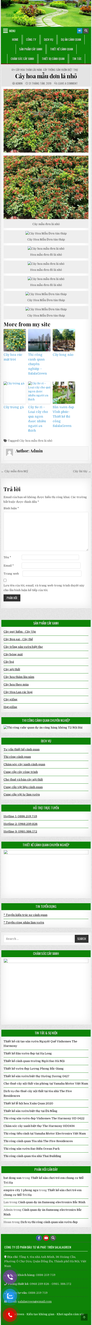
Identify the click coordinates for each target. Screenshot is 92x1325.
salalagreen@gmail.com (35, 1301)
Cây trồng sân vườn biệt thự (60, 69)
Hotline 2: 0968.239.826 (21, 824)
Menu (12, 31)
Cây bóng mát (13, 654)
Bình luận (11, 508)
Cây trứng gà (14, 407)
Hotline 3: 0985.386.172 (20, 831)
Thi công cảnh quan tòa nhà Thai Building (32, 1156)
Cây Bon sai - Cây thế (18, 639)
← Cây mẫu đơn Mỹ (14, 471)
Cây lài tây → (82, 471)
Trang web (11, 573)
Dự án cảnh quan (71, 39)
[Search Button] (86, 30)
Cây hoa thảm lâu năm (29, 69)
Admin (19, 83)
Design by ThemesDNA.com (46, 1320)
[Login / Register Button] (79, 30)
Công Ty (31, 39)
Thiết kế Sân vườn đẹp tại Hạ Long (28, 1053)
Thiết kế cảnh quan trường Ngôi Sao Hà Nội (34, 1061)
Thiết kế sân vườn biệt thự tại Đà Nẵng (30, 1111)
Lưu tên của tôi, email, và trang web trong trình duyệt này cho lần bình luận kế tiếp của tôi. (44, 588)
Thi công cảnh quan (17, 756)
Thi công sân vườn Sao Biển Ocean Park (32, 1148)
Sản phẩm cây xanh (30, 49)
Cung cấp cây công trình (21, 772)
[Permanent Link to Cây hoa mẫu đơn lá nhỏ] (46, 121)
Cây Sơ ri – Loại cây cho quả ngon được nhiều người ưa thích (38, 418)
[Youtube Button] (46, 1238)
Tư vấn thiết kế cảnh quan (22, 749)
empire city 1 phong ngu (21, 1190)
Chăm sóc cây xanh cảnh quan (24, 764)
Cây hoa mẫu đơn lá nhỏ (46, 76)
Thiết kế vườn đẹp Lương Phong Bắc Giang (34, 1068)
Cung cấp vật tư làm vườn (22, 794)
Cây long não (63, 354)
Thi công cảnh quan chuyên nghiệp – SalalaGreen (37, 364)
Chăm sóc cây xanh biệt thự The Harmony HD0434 (39, 1126)
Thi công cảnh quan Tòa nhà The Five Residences (38, 1141)
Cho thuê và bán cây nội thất (23, 779)
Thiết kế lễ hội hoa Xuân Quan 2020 (28, 1103)
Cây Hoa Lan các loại (18, 692)
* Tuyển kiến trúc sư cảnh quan (25, 915)
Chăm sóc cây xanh (22, 58)
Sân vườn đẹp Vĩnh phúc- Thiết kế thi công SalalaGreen (63, 416)
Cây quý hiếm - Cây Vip (20, 631)
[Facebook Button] (39, 1238)
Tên (7, 557)
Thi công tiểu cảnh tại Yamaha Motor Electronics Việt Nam (45, 1133)
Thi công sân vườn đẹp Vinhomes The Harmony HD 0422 (44, 1118)
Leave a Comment (68, 83)
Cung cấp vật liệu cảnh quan (23, 787)
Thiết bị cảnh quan (53, 58)
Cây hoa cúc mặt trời (13, 357)
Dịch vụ (48, 39)
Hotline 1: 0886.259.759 (20, 816)
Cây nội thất (12, 669)
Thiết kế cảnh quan (61, 49)
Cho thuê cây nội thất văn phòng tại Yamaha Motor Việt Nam (46, 1083)
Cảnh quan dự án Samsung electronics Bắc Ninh (51, 1202)
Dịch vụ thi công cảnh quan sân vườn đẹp (49, 1222)
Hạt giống (10, 707)
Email (9, 565)
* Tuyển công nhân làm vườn (24, 922)
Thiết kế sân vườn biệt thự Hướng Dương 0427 (36, 1076)
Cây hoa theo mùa (16, 684)
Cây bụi (9, 661)
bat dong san (12, 1178)
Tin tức (77, 58)
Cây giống (10, 699)
